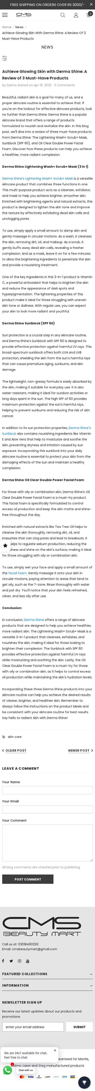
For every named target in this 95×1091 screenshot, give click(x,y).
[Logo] (23, 15)
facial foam (17, 573)
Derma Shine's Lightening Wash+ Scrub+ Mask (38, 178)
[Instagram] (19, 961)
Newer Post (78, 750)
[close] (91, 4)
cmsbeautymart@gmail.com (34, 949)
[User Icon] (76, 15)
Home (6, 27)
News (19, 27)
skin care (15, 737)
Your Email (10, 801)
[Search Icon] (63, 15)
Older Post (16, 750)
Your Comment (14, 820)
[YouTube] (28, 961)
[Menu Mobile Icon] (5, 15)
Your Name (11, 782)
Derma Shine (34, 620)
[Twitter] (11, 961)
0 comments (64, 85)
